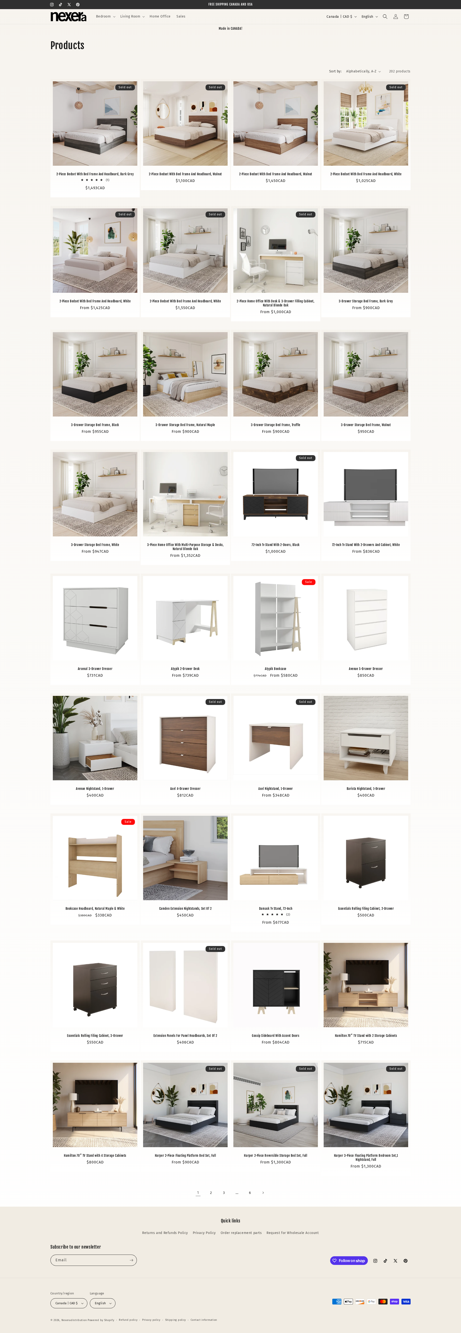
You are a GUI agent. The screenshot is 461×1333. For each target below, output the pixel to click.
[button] (105, 17)
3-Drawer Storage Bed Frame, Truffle (275, 425)
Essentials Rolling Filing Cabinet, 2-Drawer (366, 908)
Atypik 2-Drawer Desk (185, 669)
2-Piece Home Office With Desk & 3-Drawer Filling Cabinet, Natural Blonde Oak (275, 303)
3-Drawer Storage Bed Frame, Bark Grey (366, 301)
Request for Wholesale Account (293, 1233)
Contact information (204, 1319)
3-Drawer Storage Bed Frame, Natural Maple (185, 425)
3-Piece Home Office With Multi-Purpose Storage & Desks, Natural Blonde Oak (185, 547)
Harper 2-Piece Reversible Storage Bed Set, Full (275, 1155)
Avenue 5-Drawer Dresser (366, 669)
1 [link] (198, 1192)
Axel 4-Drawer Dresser (185, 789)
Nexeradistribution (74, 1320)
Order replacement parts (241, 1233)
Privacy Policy (204, 1233)
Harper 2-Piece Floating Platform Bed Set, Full (185, 1155)
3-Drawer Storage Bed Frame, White (95, 545)
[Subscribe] (131, 1260)
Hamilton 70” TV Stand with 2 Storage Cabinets (366, 1036)
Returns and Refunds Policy (165, 1233)
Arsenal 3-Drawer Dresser (95, 669)
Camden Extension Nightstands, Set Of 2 (185, 908)
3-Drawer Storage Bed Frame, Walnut (366, 425)
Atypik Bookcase (275, 669)
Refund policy (128, 1319)
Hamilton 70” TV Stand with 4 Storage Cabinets (95, 1155)
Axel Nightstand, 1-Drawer (275, 789)
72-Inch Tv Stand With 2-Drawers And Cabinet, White (366, 545)
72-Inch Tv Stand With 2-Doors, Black (276, 545)
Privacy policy (151, 1319)
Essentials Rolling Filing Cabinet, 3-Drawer (95, 1036)
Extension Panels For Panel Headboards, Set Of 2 (185, 1036)
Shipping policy (175, 1319)
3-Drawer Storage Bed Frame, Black (95, 425)
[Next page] (263, 1192)
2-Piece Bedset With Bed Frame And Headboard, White (366, 174)
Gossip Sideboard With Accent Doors (275, 1036)
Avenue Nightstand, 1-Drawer (95, 789)
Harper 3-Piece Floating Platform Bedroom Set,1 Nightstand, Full (366, 1158)
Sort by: (335, 71)
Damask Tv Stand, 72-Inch (275, 908)
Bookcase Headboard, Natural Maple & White (95, 908)
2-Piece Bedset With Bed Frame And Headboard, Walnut (185, 174)
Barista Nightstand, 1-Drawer (366, 789)
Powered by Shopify (101, 1320)
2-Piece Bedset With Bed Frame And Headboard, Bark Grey (95, 174)
